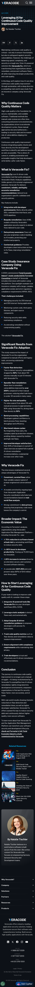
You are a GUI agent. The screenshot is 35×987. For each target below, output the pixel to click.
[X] (16, 42)
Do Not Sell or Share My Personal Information (17, 972)
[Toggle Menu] (30, 3)
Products (5, 908)
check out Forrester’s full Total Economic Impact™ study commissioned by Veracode (14, 734)
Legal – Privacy (17, 968)
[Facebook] (9, 42)
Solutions (5, 891)
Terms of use (17, 975)
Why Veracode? (7, 880)
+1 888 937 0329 (17, 950)
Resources (5, 903)
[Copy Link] (3, 42)
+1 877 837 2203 (17, 956)
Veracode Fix (17, 66)
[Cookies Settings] (2, 983)
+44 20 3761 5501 (17, 961)
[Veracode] (10, 2)
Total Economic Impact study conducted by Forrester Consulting (17, 275)
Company (5, 885)
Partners (5, 897)
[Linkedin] (22, 42)
